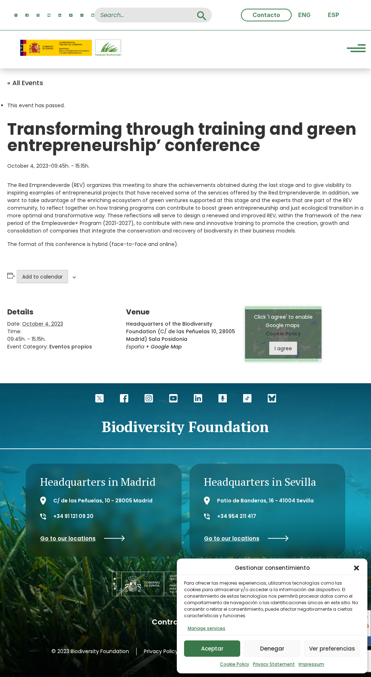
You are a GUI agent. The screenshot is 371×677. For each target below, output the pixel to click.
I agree (283, 348)
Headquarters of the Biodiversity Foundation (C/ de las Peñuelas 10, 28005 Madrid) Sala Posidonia (180, 331)
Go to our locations (68, 538)
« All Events (25, 82)
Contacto (266, 14)
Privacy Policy (161, 651)
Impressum (311, 664)
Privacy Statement (274, 664)
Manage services (206, 628)
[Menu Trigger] (356, 49)
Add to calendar (42, 276)
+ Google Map (164, 346)
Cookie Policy (234, 664)
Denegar (272, 648)
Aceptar (212, 648)
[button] (356, 568)
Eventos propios (70, 346)
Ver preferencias (332, 648)
